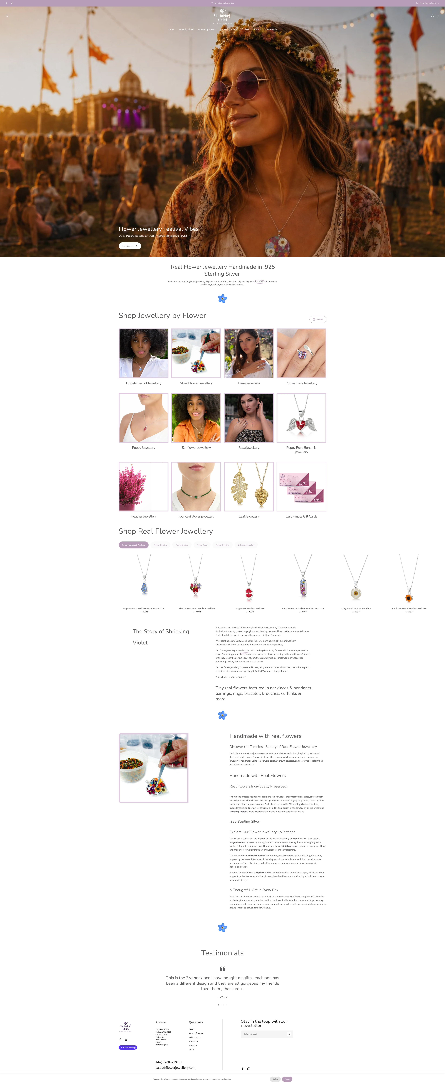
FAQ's (191, 1049)
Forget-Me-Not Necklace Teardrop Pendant (144, 608)
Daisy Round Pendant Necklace (356, 608)
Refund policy (195, 1037)
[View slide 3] (224, 1005)
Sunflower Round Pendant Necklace (409, 608)
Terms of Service (196, 1033)
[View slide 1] (218, 1005)
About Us (193, 1045)
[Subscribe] (289, 1034)
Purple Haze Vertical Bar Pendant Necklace (303, 608)
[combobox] (427, 3)
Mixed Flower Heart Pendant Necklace (196, 608)
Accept (287, 1079)
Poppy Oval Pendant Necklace (249, 608)
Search (192, 1029)
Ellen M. (224, 997)
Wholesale (193, 1041)
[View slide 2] (221, 1005)
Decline (275, 1079)
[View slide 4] (226, 1005)
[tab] (134, 544)
